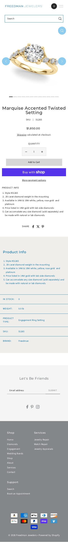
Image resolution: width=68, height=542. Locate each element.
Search (10, 489)
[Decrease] (26, 152)
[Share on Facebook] (33, 226)
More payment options (34, 180)
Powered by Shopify (49, 535)
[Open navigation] (61, 6)
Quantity (34, 143)
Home (10, 439)
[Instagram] (38, 407)
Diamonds (12, 444)
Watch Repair (41, 444)
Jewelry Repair (41, 439)
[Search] (60, 18)
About (10, 462)
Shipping (21, 134)
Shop (10, 458)
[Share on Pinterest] (42, 226)
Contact (11, 472)
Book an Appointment (18, 493)
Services (11, 467)
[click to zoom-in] (62, 31)
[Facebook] (27, 407)
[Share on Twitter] (38, 226)
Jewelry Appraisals (43, 449)
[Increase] (42, 152)
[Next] (62, 61)
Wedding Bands (15, 453)
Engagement (13, 449)
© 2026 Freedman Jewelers (22, 535)
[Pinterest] (32, 407)
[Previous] (6, 61)
